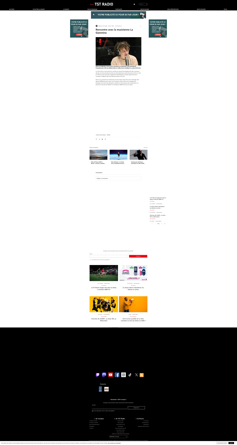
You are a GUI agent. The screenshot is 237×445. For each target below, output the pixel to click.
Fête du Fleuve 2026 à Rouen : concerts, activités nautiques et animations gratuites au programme (97, 145)
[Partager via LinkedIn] (102, 121)
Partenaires (103, 366)
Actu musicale (152, 201)
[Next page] (162, 206)
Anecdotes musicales (93, 403)
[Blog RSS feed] (142, 358)
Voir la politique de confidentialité (114, 443)
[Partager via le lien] (105, 121)
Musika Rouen (146, 407)
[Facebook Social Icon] (117, 357)
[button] (66, 9)
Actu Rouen (152, 183)
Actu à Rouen (146, 403)
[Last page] (165, 206)
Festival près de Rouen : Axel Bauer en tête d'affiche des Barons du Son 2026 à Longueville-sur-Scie (138, 145)
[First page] (152, 206)
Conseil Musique (133, 299)
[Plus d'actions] (140, 26)
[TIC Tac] (130, 357)
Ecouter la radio (120, 403)
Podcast (108, 117)
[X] (136, 357)
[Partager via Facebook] (96, 121)
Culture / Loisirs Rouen (101, 117)
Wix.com (141, 424)
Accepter (231, 443)
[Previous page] (155, 206)
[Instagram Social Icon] (123, 357)
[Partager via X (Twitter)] (99, 121)
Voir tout (146, 130)
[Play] (134, 4)
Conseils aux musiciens (93, 405)
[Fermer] (235, 443)
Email (91, 236)
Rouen (108, 424)
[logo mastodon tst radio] (104, 357)
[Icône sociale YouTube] (110, 357)
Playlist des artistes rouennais (143, 408)
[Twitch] (97, 357)
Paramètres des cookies (222, 443)
